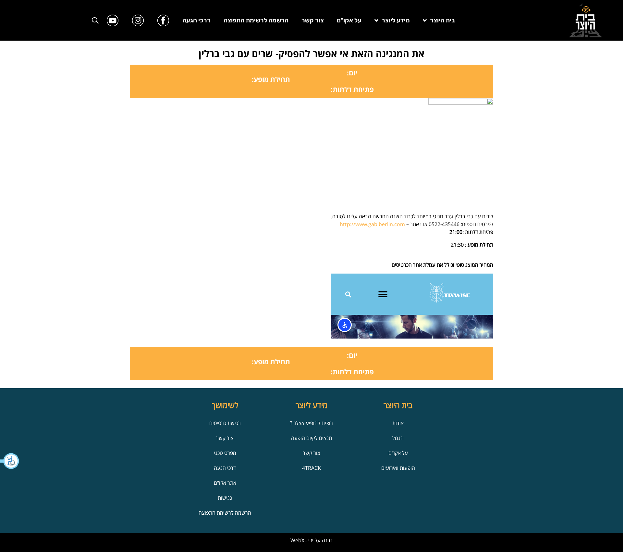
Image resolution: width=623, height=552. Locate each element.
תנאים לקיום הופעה (311, 438)
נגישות (225, 497)
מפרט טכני (225, 452)
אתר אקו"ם (225, 482)
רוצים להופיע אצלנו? (311, 423)
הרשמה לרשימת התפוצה (256, 20)
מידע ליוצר (396, 20)
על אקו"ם (349, 20)
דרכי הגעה (196, 20)
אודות (398, 423)
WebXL (298, 540)
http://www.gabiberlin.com (372, 224)
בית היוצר (442, 20)
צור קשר (312, 20)
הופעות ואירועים (398, 467)
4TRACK (311, 467)
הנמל (398, 438)
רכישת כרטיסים (225, 423)
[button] (9, 461)
